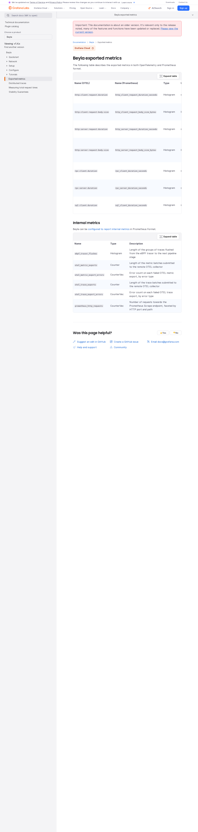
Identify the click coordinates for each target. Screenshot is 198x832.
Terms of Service (37, 2)
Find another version (14, 47)
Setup (12, 66)
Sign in (170, 8)
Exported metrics (17, 79)
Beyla (91, 42)
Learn (101, 8)
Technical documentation (17, 22)
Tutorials (13, 74)
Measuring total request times (23, 87)
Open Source (86, 8)
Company (124, 8)
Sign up (183, 8)
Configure (14, 70)
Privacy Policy (56, 2)
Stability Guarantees (18, 92)
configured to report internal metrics (108, 229)
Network (13, 61)
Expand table (170, 76)
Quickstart (14, 57)
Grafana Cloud (40, 8)
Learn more (127, 2)
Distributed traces (17, 83)
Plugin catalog (12, 26)
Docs (113, 8)
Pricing (73, 8)
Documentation (79, 42)
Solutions (58, 8)
